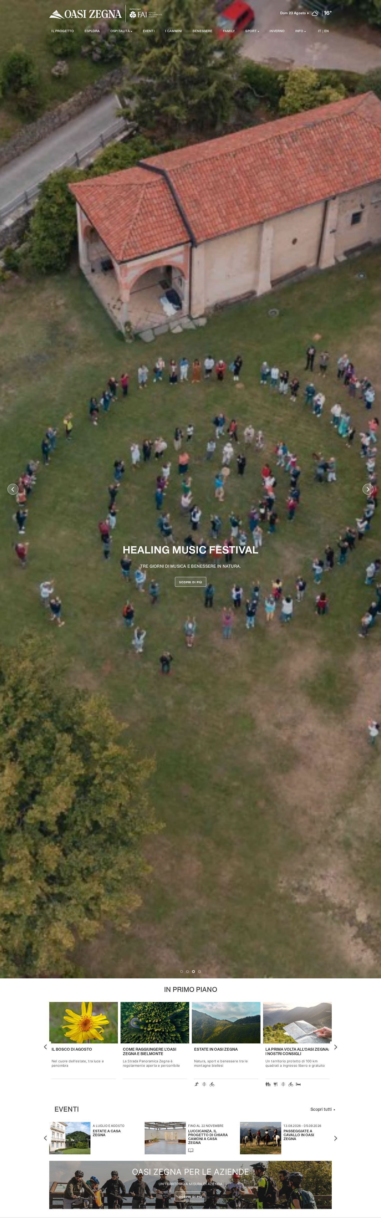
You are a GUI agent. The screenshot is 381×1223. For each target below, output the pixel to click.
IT (319, 31)
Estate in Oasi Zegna (216, 1049)
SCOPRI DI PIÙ (190, 582)
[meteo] (315, 13)
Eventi (149, 31)
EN (326, 31)
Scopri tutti (321, 1110)
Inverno (277, 31)
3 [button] (193, 971)
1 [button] (181, 971)
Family (229, 31)
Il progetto (62, 31)
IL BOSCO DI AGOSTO (72, 1049)
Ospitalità (120, 31)
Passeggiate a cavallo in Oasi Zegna (299, 1135)
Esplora (92, 31)
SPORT (251, 31)
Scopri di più (190, 1197)
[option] (190, 489)
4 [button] (199, 971)
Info (299, 31)
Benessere (202, 31)
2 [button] (187, 971)
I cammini (173, 31)
